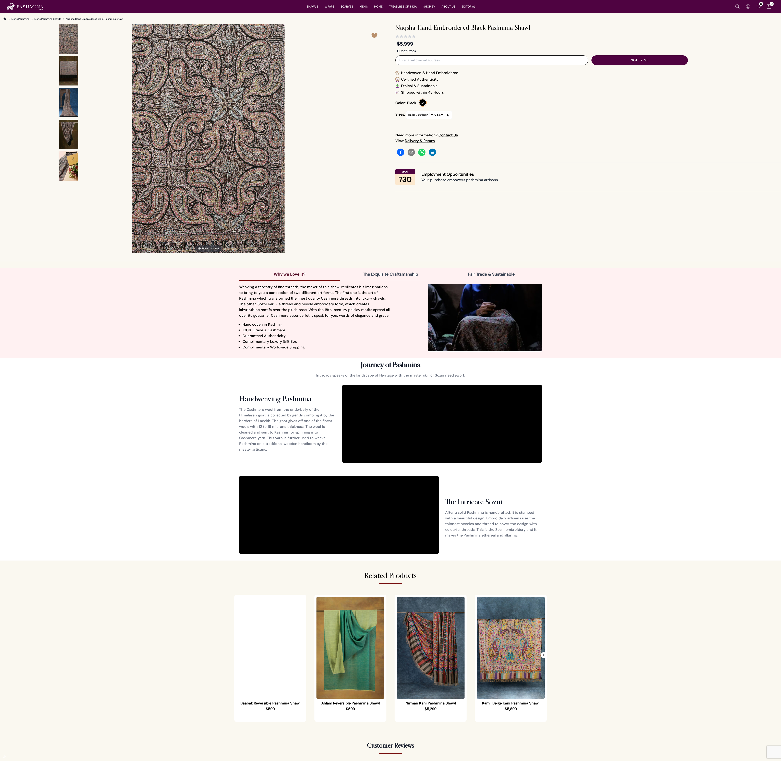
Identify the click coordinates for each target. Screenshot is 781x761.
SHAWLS (312, 6)
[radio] (422, 102)
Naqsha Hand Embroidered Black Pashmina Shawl (94, 19)
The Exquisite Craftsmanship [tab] (390, 274)
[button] (544, 655)
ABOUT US (448, 6)
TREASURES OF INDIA (403, 6)
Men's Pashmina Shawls (47, 19)
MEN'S (364, 6)
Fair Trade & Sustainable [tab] (491, 274)
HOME (378, 6)
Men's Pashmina (20, 19)
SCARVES (347, 6)
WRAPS (329, 6)
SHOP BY (429, 6)
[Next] (281, 139)
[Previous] (135, 139)
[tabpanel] (390, 318)
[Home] (5, 18)
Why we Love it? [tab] (289, 274)
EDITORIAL (469, 6)
